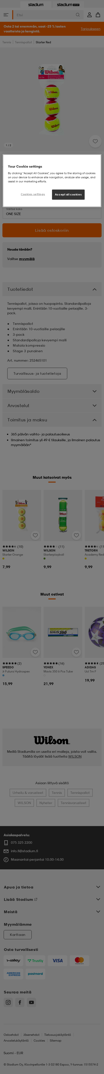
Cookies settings (33, 194)
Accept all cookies (68, 194)
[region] (52, 180)
